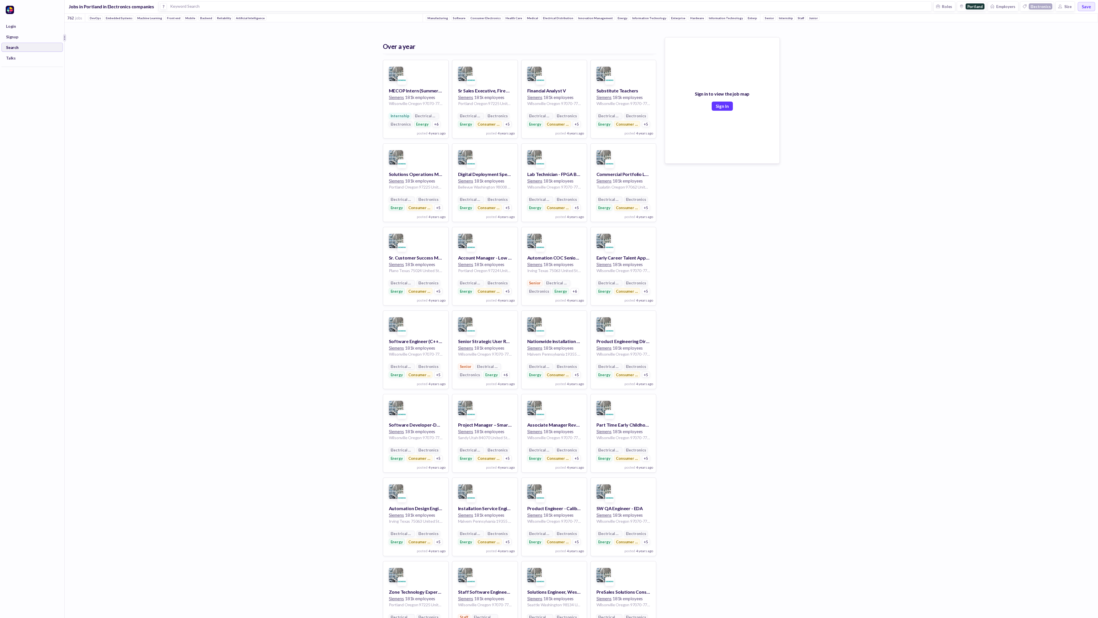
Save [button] (1086, 6)
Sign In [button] (722, 106)
